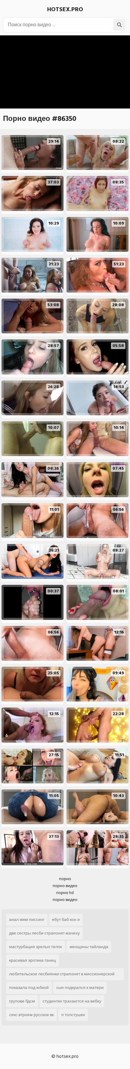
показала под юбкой (29, 987)
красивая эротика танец (32, 960)
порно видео (65, 885)
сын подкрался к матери (80, 987)
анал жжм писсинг (26, 919)
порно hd (65, 892)
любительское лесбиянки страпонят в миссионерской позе (62, 975)
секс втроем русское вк (31, 1014)
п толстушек (73, 1014)
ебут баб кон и (66, 919)
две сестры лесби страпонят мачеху (44, 933)
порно (65, 878)
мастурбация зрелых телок (35, 946)
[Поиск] (119, 25)
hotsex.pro (65, 9)
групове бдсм (22, 1001)
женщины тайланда (89, 946)
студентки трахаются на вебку (72, 1001)
